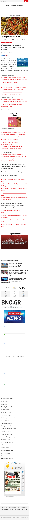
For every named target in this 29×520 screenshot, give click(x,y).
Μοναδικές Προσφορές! (7, 442)
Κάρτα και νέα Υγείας (6, 434)
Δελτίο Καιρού (5, 420)
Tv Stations (17, 509)
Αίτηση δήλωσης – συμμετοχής (11, 82)
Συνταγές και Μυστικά (7, 450)
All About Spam (5, 401)
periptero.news (5, 409)
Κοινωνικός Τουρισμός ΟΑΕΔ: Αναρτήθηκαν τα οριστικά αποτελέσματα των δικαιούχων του (13, 280)
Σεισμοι (11, 509)
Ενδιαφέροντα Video (6, 426)
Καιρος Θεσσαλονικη (22, 507)
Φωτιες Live (4, 507)
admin (5, 52)
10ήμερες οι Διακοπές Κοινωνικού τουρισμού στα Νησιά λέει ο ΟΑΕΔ (17, 265)
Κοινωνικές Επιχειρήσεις (8, 437)
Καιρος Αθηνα (12, 507)
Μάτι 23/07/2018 (5, 439)
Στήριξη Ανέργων (5, 447)
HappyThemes (24, 517)
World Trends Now (6, 412)
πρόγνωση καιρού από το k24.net (11, 496)
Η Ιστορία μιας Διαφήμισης (8, 428)
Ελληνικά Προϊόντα (6, 423)
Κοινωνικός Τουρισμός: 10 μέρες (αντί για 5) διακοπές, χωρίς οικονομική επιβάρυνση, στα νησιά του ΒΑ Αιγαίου (14, 273)
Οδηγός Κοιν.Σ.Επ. (6, 445)
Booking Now (4, 404)
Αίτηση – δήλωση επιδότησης (11, 85)
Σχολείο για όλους (6, 453)
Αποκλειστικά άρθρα (6, 415)
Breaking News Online (7, 407)
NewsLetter (24, 509)
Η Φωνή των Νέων (6, 431)
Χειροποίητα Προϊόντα (7, 458)
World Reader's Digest (14, 5)
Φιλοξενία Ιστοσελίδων (7, 456)
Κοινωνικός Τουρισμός (6, 42)
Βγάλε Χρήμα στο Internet (8, 418)
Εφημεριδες (5, 509)
